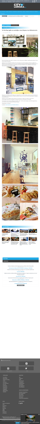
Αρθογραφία (10, 1)
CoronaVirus (5, 377)
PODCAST (24, 11)
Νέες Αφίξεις (21, 394)
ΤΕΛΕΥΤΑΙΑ (5, 258)
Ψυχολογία (4, 405)
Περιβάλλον (5, 389)
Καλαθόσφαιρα (21, 383)
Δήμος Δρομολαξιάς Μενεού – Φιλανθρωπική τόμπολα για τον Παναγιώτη (20, 281)
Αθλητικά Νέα (14, 279)
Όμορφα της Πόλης (6, 379)
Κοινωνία (18, 271)
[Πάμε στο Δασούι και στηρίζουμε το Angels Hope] (33, 230)
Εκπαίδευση (5, 385)
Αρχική (3, 25)
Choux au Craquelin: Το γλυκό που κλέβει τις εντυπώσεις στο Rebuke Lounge (32, 243)
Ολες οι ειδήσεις (20, 285)
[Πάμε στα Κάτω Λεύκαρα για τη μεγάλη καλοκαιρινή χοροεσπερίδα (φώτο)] (24, 230)
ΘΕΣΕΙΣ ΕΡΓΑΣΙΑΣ (19, 11)
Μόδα (4, 410)
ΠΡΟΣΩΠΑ (27, 11)
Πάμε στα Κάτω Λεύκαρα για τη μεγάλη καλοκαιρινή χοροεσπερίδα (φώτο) (24, 234)
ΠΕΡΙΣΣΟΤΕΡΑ (2, 13)
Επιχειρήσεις (5, 386)
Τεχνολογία (4, 411)
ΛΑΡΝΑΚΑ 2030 (31, 11)
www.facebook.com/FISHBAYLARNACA (12, 104)
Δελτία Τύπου (21, 395)
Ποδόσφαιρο (23, 279)
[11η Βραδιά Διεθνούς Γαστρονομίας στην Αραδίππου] (6, 230)
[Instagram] (22, 403)
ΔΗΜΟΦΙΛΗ (5, 261)
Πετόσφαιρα (21, 384)
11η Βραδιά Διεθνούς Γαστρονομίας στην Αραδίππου (5, 234)
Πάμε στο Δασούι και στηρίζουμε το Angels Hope (33, 234)
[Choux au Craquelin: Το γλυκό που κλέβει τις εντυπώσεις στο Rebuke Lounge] (33, 238)
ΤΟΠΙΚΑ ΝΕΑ (3, 11)
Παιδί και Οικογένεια (6, 403)
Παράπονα (3, 0)
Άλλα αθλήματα (21, 386)
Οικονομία (5, 382)
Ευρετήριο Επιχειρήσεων (23, 392)
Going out (8, 25)
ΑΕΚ (19, 377)
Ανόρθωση (18, 279)
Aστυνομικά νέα (18, 276)
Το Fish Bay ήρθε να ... (15, 25)
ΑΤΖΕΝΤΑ (7, 11)
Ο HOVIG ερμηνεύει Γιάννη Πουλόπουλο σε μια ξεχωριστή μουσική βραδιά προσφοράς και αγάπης (15, 234)
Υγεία (3, 404)
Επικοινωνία (18, 1)
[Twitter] (35, 0)
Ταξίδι (4, 409)
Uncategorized (16, 283)
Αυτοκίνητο (5, 413)
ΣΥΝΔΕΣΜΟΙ (36, 11)
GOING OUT (10, 11)
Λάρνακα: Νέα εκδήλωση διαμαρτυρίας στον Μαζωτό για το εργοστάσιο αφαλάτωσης (20, 269)
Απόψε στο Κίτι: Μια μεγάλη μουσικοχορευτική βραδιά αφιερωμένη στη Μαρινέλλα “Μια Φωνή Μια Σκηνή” (24, 243)
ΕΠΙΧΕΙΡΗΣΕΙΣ (15, 11)
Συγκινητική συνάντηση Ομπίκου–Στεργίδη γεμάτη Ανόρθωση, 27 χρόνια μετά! (20, 277)
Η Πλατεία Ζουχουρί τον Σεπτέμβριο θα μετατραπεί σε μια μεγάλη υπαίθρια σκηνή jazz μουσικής (15, 243)
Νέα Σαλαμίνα (21, 380)
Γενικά (4, 380)
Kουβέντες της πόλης (19, 0)
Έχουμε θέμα (5, 378)
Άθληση (4, 406)
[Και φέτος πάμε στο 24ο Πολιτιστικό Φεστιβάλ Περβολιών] (6, 238)
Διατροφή (4, 408)
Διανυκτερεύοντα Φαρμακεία (11, 0)
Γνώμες (13, 1)
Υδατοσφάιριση (21, 385)
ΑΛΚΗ (20, 379)
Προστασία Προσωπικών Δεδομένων (9, 417)
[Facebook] (33, 0)
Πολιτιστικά (5, 388)
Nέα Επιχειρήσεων (22, 393)
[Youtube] (36, 0)
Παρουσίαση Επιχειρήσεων (23, 398)
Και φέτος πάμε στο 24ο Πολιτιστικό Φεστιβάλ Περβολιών (5, 242)
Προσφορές (21, 396)
